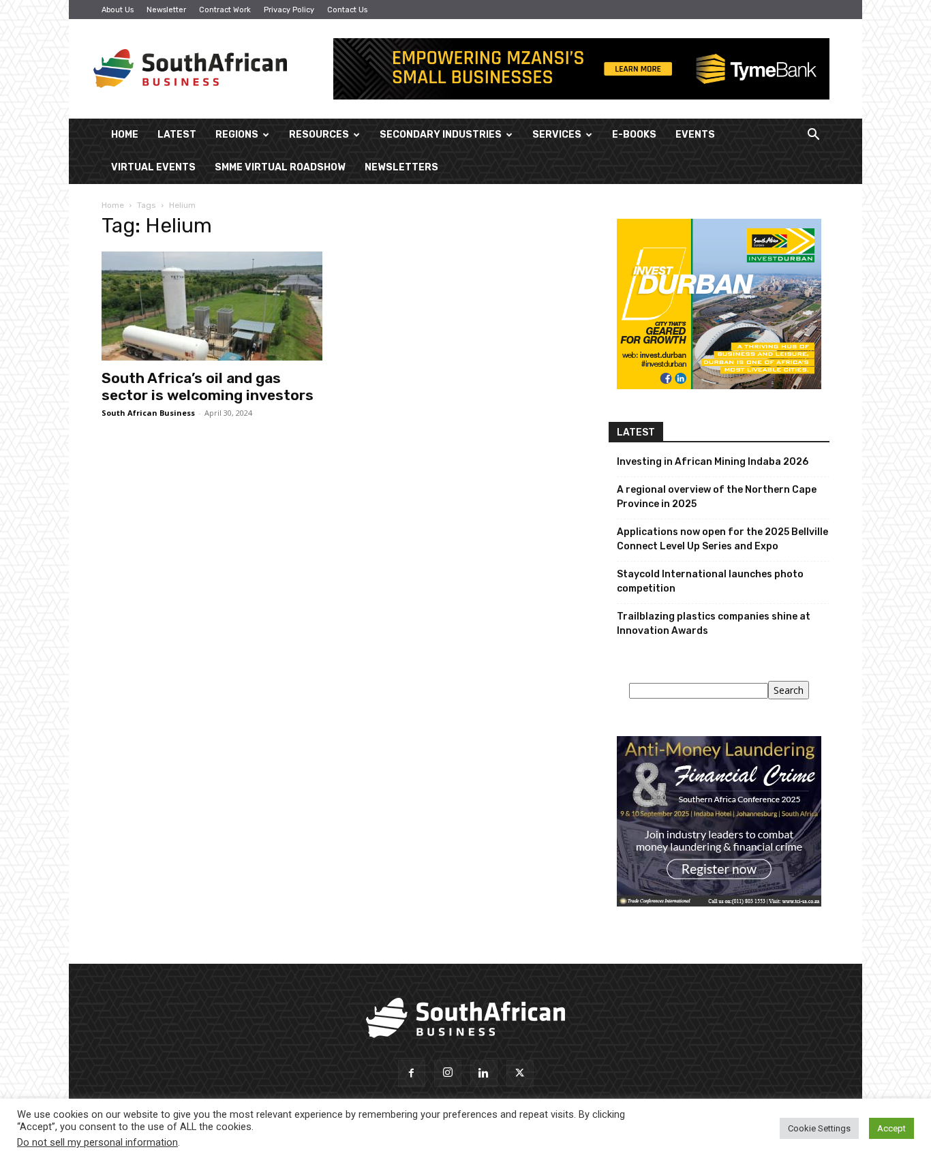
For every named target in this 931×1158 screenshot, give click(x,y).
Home (124, 134)
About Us (118, 9)
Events (695, 134)
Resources (319, 134)
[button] (813, 135)
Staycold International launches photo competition (710, 581)
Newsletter (166, 9)
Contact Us (347, 9)
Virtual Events (153, 167)
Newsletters (401, 167)
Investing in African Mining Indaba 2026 (712, 462)
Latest (176, 134)
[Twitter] (520, 1073)
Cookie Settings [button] (819, 1128)
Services (556, 134)
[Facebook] (411, 1073)
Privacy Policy (289, 9)
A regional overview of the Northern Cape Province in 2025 (716, 497)
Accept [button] (891, 1128)
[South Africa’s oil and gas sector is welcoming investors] (212, 306)
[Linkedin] (484, 1073)
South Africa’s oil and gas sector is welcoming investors (208, 386)
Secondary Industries (441, 134)
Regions (236, 134)
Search (789, 690)
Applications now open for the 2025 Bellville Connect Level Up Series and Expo (722, 539)
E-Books (634, 134)
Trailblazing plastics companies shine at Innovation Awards (713, 624)
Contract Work (225, 9)
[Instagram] (447, 1073)
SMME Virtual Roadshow (280, 167)
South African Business (148, 413)
